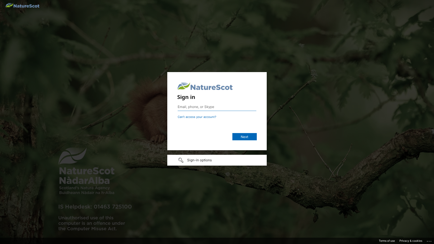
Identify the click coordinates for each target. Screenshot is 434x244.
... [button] (429, 240)
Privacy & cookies (410, 240)
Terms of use (387, 240)
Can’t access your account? (197, 117)
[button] (217, 160)
